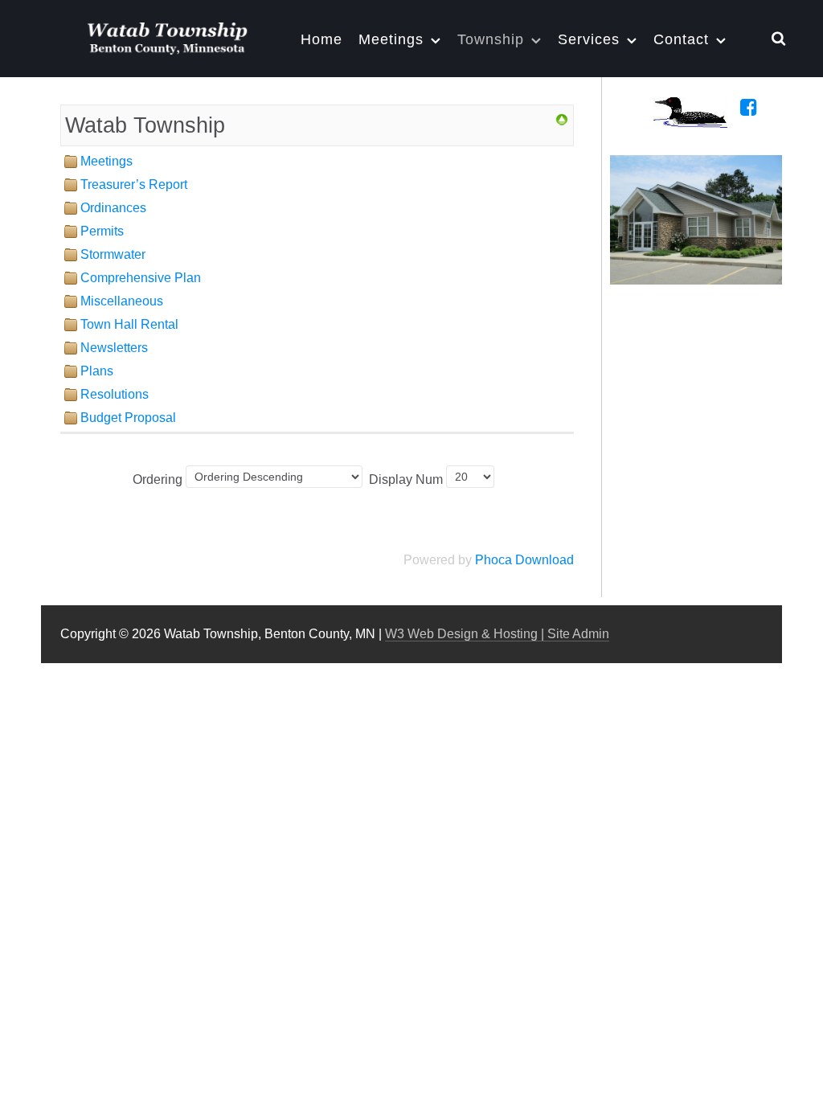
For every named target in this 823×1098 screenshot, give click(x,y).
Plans (96, 371)
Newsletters (114, 347)
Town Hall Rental (129, 324)
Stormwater (112, 254)
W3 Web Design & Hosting (461, 634)
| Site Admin (573, 634)
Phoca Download (524, 560)
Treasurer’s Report (133, 184)
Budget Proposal (128, 417)
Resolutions (114, 394)
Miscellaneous (121, 301)
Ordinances (113, 208)
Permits (102, 231)
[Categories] (561, 119)
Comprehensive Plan (140, 278)
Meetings (106, 161)
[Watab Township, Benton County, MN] (167, 36)
